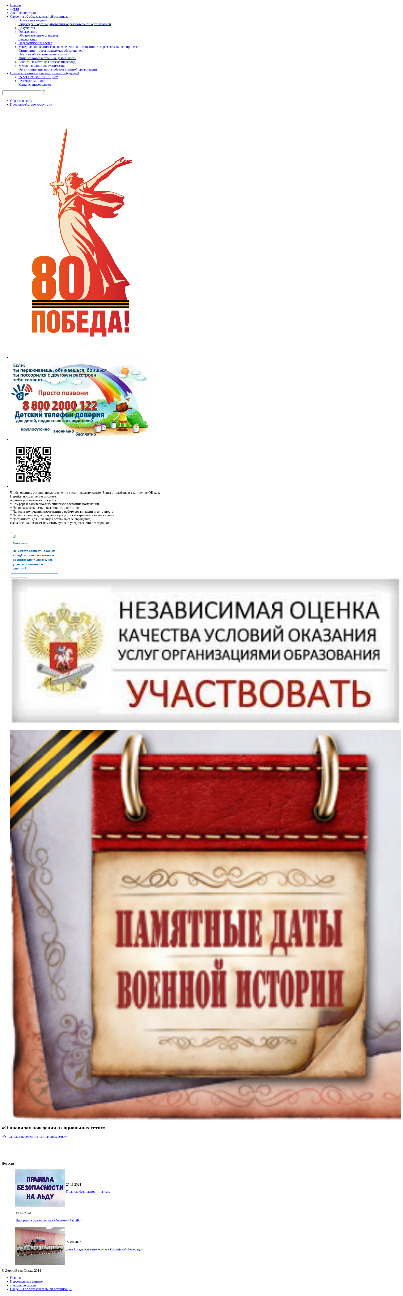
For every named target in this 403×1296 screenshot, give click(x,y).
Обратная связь (21, 100)
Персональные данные (26, 1281)
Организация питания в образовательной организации (57, 69)
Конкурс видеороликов (35, 84)
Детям (14, 9)
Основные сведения (32, 20)
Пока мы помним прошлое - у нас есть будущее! (44, 73)
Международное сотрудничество (41, 65)
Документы (26, 28)
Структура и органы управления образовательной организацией (64, 24)
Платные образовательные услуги (42, 54)
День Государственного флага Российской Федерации (105, 1249)
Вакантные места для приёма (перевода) (47, 62)
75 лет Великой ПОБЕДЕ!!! (38, 77)
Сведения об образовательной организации (41, 16)
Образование (27, 31)
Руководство (27, 39)
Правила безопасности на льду (88, 1191)
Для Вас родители (23, 12)
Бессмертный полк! (32, 80)
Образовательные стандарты (38, 35)
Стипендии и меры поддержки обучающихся (50, 50)
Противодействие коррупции (31, 104)
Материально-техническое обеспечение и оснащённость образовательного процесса (78, 46)
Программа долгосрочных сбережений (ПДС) (48, 1220)
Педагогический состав (35, 43)
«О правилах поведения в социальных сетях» (34, 1136)
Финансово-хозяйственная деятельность (47, 58)
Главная (15, 5)
